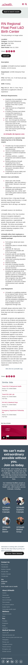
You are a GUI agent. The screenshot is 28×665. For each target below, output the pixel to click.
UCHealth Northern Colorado (6, 509)
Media (3, 625)
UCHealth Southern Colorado (20, 509)
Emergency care (6, 649)
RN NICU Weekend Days (10, 402)
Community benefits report (9, 609)
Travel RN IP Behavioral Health (11, 386)
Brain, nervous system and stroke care (12, 637)
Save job (6, 56)
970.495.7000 (4, 571)
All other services (6, 651)
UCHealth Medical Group (20, 529)
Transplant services (7, 644)
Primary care (5, 642)
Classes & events (6, 614)
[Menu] (23, 4)
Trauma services (6, 646)
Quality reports (6, 607)
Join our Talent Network (14, 553)
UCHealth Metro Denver (6, 529)
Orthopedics (5, 639)
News (3, 616)
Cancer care (5, 632)
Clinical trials (5, 595)
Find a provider (6, 597)
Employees (5, 623)
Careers (4, 593)
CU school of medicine (8, 604)
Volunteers (5, 628)
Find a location (6, 602)
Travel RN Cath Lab (8, 394)
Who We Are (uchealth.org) (14, 369)
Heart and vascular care (8, 635)
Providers (4, 621)
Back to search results (11, 12)
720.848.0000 (4, 567)
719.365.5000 (4, 576)
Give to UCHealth (6, 600)
